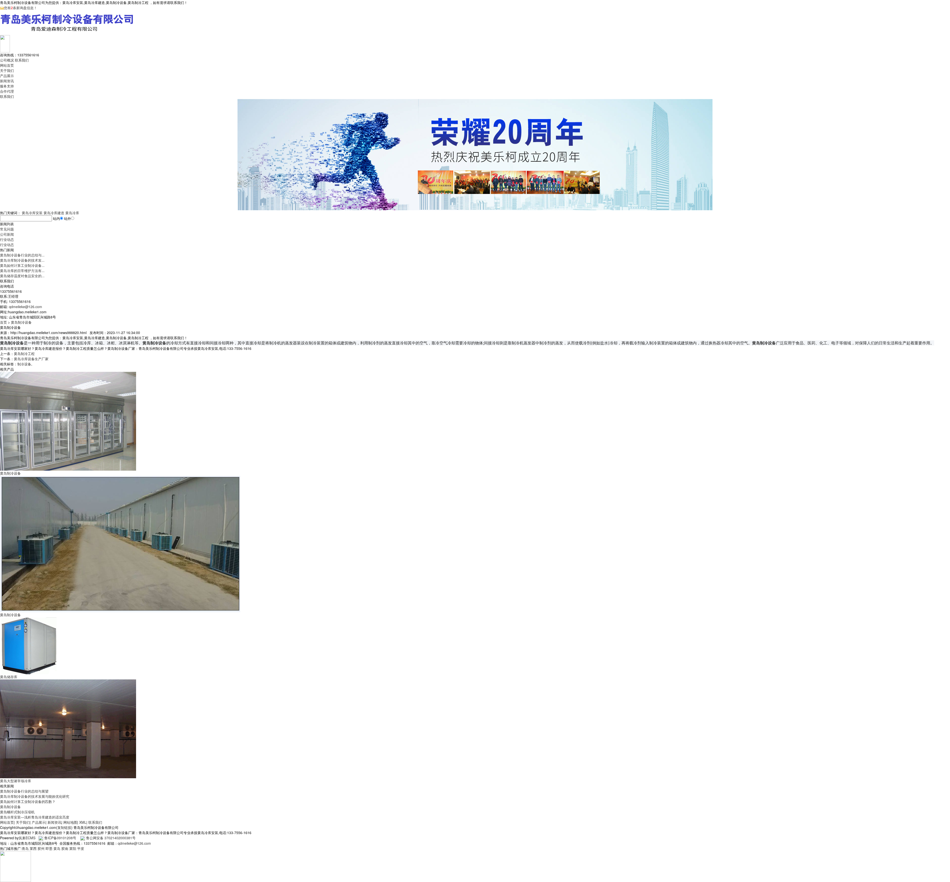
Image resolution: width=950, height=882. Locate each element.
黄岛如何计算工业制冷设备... (22, 265)
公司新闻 (7, 234)
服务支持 (7, 86)
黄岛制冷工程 (24, 353)
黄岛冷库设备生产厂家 (31, 358)
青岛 (25, 848)
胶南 (64, 848)
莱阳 (72, 848)
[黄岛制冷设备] (68, 420)
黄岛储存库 (8, 676)
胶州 (41, 848)
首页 (3, 322)
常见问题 (7, 229)
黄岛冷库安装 (32, 212)
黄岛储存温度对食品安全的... (22, 275)
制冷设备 (24, 363)
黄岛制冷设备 (21, 322)
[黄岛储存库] (28, 645)
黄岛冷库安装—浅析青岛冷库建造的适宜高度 (34, 817)
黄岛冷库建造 (54, 212)
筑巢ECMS (27, 837)
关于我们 (7, 70)
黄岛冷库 (72, 212)
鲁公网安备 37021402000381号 (111, 837)
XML (82, 822)
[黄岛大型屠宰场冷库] (68, 728)
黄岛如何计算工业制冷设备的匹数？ (27, 801)
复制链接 (64, 827)
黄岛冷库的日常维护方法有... (22, 270)
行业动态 (7, 239)
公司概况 (7, 60)
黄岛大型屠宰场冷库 (15, 780)
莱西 (33, 848)
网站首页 (7, 65)
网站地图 (70, 822)
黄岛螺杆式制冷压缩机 (17, 811)
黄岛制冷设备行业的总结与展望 (24, 791)
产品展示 (7, 75)
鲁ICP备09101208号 (60, 837)
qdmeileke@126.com (25, 306)
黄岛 (56, 848)
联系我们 (22, 60)
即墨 (49, 848)
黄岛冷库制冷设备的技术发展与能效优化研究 (34, 796)
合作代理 (7, 91)
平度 (80, 848)
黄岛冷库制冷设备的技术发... (22, 260)
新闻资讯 (7, 80)
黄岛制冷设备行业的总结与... (22, 254)
